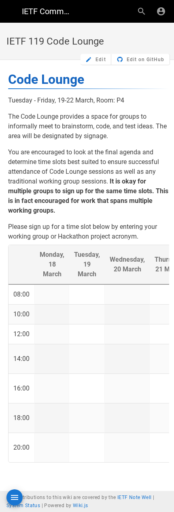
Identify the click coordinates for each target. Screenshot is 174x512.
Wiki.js (80, 505)
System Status (23, 505)
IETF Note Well (134, 497)
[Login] (161, 11)
